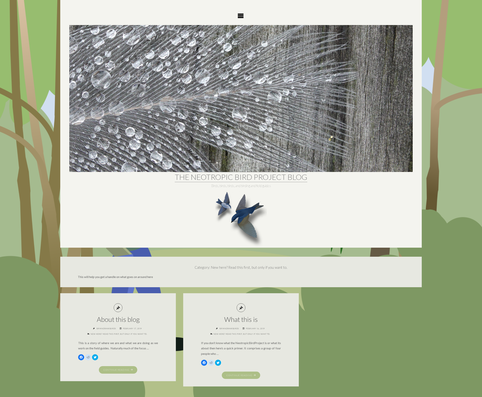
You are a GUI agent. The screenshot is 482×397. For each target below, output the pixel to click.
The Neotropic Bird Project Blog (241, 177)
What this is (241, 319)
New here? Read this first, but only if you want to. (119, 334)
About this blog (118, 319)
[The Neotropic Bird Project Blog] (241, 98)
